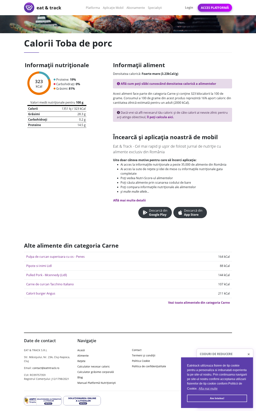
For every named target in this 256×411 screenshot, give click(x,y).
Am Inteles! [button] (217, 398)
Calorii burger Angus (40, 293)
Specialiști (155, 8)
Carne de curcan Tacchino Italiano (50, 284)
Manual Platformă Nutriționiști (96, 383)
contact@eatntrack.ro (45, 368)
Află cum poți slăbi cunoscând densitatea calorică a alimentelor (168, 84)
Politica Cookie (141, 361)
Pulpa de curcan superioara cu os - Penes (55, 257)
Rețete (81, 361)
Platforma (93, 7)
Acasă (81, 350)
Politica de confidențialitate (149, 366)
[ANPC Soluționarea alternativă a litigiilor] (43, 400)
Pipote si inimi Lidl (39, 266)
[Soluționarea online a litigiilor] (82, 400)
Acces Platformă (215, 8)
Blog (80, 377)
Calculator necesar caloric (93, 366)
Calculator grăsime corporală (95, 372)
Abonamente (136, 8)
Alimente (83, 355)
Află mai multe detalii (129, 200)
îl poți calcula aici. (160, 117)
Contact (136, 350)
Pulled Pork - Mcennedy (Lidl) (46, 275)
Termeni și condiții (143, 355)
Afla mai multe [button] (208, 388)
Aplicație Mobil (114, 7)
